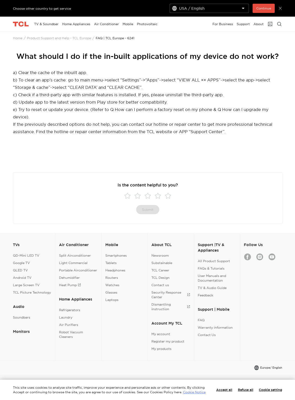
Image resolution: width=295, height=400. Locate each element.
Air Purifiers (68, 325)
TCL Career (160, 270)
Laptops (111, 300)
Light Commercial (73, 263)
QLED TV (20, 270)
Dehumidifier (69, 278)
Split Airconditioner (75, 255)
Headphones (115, 270)
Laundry (65, 317)
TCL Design (160, 278)
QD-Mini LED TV (26, 255)
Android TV (22, 278)
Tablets (111, 263)
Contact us (160, 285)
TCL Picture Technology (32, 292)
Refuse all (245, 390)
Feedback (205, 295)
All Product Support (214, 261)
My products (161, 349)
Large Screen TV (26, 285)
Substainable (161, 263)
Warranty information (215, 327)
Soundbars (21, 317)
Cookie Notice (194, 392)
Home (17, 38)
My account (160, 334)
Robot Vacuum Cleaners (71, 334)
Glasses (111, 292)
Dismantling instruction (161, 306)
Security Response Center (166, 294)
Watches (112, 285)
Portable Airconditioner (78, 270)
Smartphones (116, 255)
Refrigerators (69, 310)
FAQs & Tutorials (211, 268)
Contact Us (207, 335)
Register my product (167, 341)
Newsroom (160, 255)
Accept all (224, 390)
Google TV (21, 263)
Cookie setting (270, 390)
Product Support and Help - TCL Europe (59, 38)
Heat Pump (68, 285)
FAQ (201, 320)
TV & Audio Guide (212, 288)
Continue (263, 8)
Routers (111, 278)
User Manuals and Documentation (212, 278)
